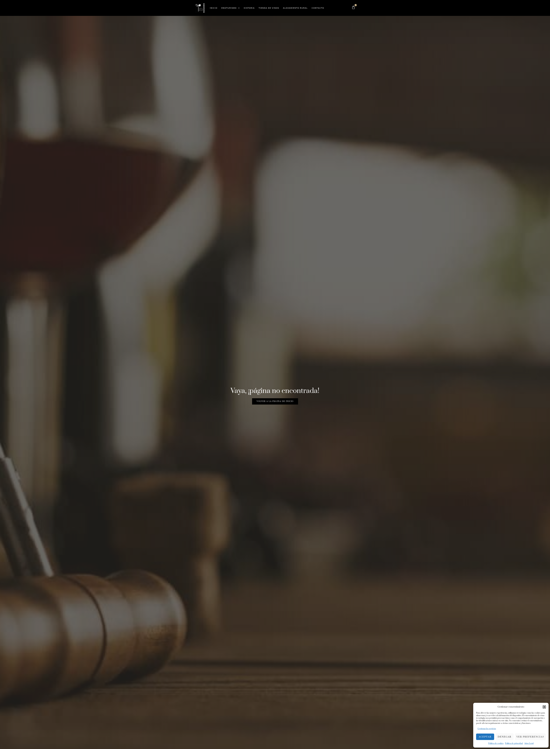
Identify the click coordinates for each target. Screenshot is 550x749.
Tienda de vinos (269, 8)
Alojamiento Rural (295, 8)
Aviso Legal (529, 743)
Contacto (318, 8)
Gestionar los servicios (487, 729)
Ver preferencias (530, 736)
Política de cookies (496, 743)
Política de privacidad (514, 743)
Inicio (213, 8)
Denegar (504, 736)
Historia (249, 8)
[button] (544, 707)
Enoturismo (229, 8)
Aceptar (485, 736)
